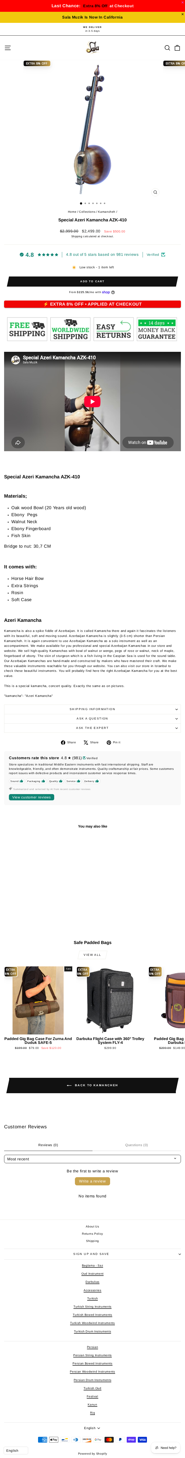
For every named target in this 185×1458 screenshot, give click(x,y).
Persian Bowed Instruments (92, 1363)
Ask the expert (92, 728)
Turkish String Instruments (92, 1306)
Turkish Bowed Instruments (92, 1315)
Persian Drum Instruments (93, 1380)
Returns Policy (92, 1233)
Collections (87, 211)
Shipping (76, 236)
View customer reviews (31, 797)
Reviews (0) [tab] (48, 1145)
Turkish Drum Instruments (92, 1331)
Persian (92, 1347)
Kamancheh (106, 211)
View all (92, 955)
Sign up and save (91, 1254)
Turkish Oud (92, 1388)
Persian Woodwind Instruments (92, 1371)
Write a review (92, 1181)
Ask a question (92, 718)
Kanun (92, 1404)
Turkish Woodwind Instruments (92, 1323)
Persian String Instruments (92, 1355)
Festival (92, 1396)
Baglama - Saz (92, 1265)
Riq (92, 1412)
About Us (92, 1226)
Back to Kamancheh (95, 1085)
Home (72, 211)
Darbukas (92, 1282)
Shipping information (92, 709)
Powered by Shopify (92, 1453)
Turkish (92, 1298)
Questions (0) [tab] (136, 1145)
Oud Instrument (92, 1273)
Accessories (92, 1290)
